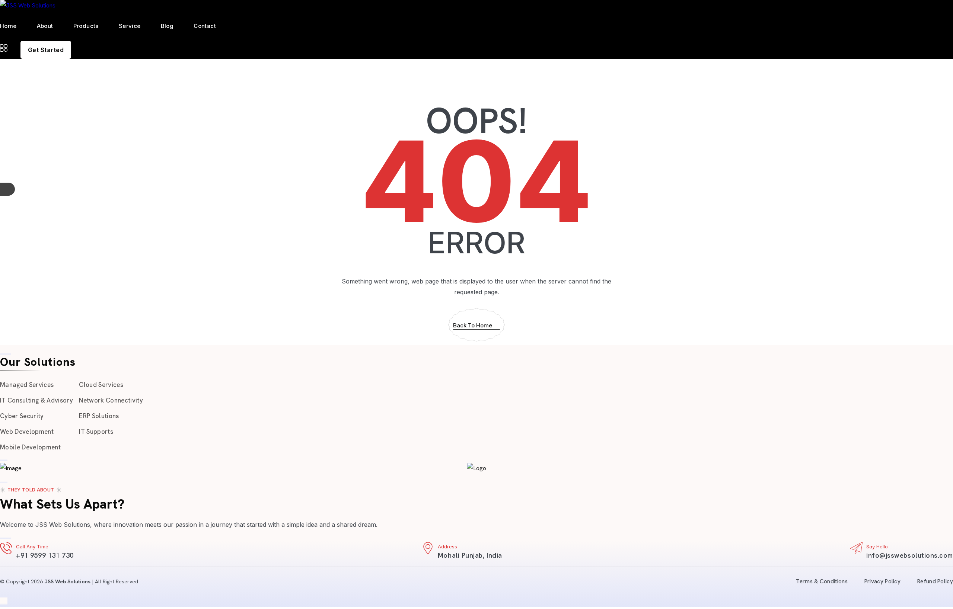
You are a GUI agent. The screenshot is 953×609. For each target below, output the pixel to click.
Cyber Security (22, 416)
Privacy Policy (882, 581)
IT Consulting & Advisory (36, 400)
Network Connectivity (111, 400)
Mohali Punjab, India (470, 555)
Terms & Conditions (821, 581)
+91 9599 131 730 (45, 555)
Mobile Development (30, 447)
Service (130, 25)
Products (86, 25)
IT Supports (96, 431)
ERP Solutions (99, 416)
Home (8, 25)
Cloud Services (101, 385)
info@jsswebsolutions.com (909, 555)
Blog (167, 25)
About (45, 25)
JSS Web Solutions (67, 581)
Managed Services (27, 385)
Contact (205, 25)
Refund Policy (935, 581)
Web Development (27, 431)
